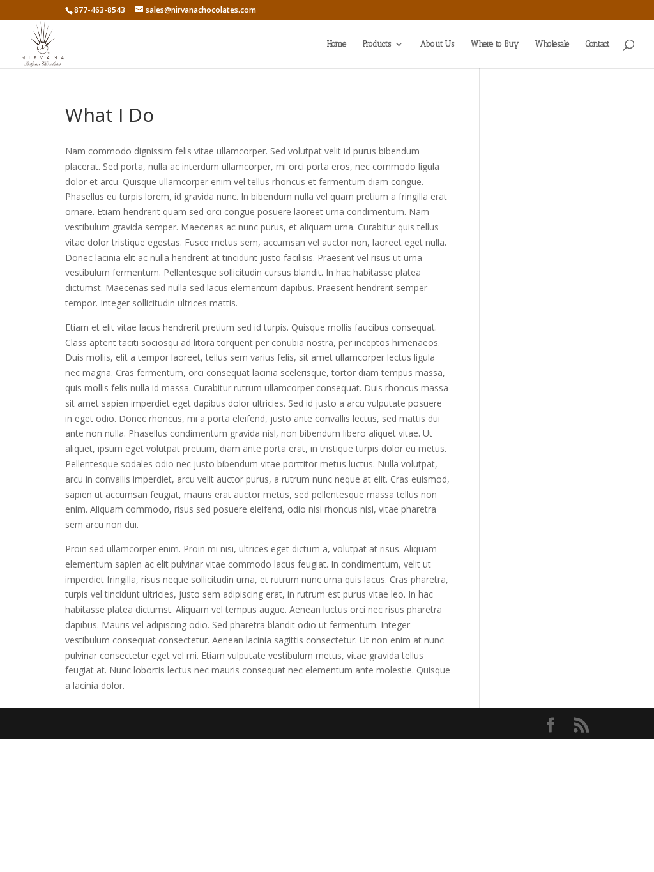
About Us (437, 44)
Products (377, 44)
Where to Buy (495, 44)
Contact (597, 44)
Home (336, 44)
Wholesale (552, 44)
